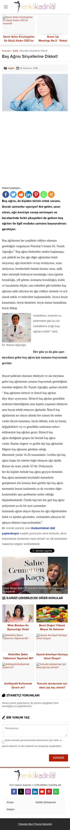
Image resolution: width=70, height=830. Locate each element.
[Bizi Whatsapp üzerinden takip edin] (56, 792)
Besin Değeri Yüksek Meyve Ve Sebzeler (52, 627)
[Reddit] (21, 194)
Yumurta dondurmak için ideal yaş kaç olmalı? (52, 685)
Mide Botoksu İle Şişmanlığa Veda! (18, 627)
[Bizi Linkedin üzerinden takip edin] (35, 792)
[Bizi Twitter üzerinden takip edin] (21, 792)
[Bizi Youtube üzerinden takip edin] (42, 792)
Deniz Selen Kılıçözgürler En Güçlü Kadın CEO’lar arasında (18, 40)
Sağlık (15, 51)
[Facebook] (5, 194)
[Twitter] (13, 194)
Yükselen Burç (26, 824)
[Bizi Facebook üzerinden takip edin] (14, 792)
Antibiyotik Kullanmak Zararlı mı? (18, 685)
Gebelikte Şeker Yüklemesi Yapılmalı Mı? (18, 656)
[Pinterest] (36, 194)
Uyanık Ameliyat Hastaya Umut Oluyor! (52, 656)
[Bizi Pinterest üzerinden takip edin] (49, 792)
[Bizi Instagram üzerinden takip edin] (28, 792)
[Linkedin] (28, 194)
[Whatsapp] (43, 194)
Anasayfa (6, 51)
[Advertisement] (35, 148)
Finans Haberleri (43, 824)
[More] (51, 194)
